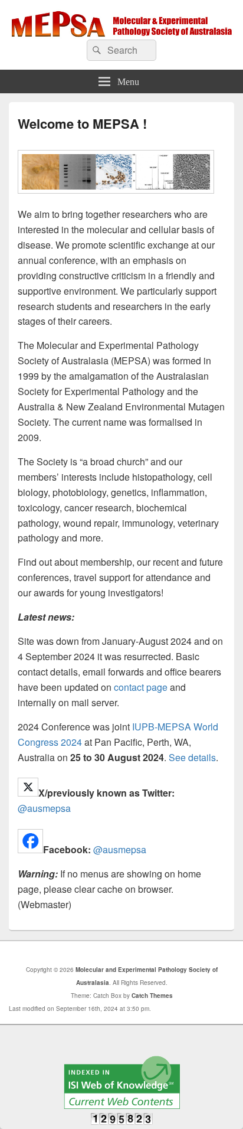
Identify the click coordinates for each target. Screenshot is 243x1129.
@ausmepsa (44, 808)
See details (192, 757)
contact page (141, 687)
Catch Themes (152, 995)
